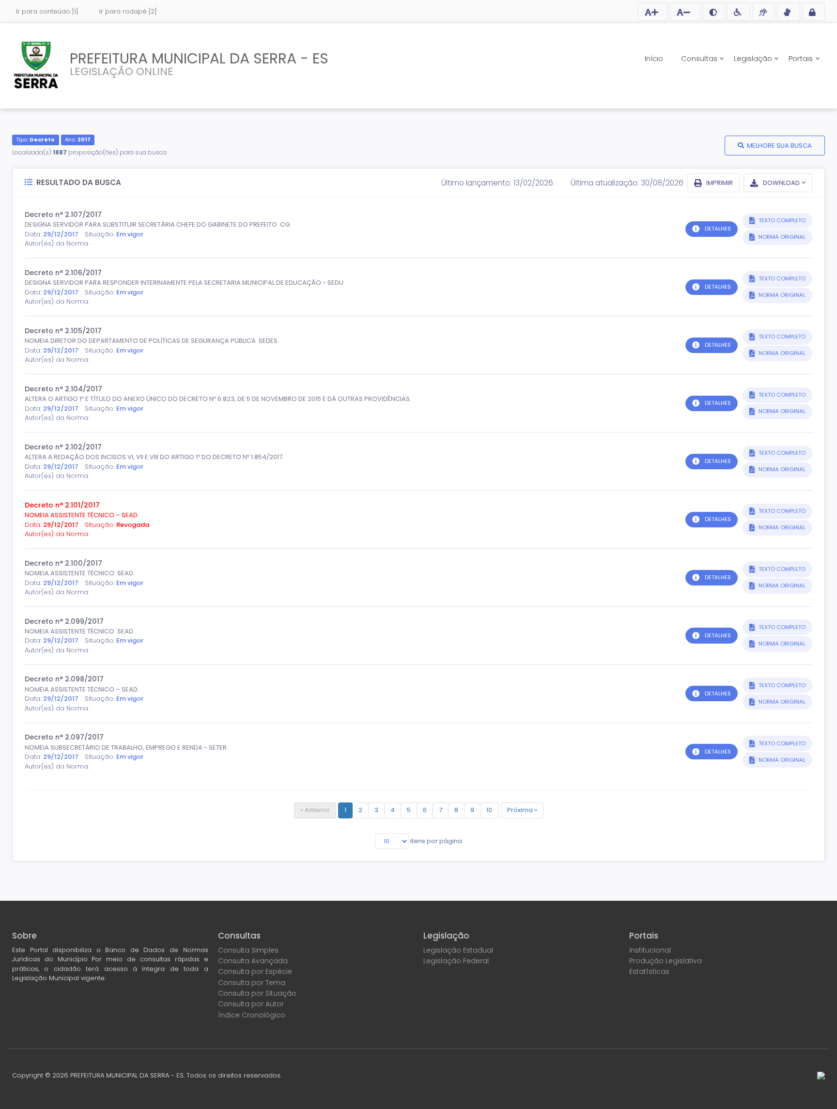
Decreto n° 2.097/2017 (64, 737)
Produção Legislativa (665, 961)
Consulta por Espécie (255, 971)
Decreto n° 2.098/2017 (64, 679)
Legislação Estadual (458, 950)
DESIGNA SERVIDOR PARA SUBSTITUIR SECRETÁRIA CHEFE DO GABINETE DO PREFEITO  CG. (158, 224)
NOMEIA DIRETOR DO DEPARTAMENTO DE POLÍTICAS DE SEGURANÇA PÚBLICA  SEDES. (152, 340)
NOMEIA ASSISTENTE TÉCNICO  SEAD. (80, 573)
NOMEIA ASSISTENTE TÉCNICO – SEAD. (82, 515)
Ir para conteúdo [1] (47, 11)
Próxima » (522, 810)
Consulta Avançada (253, 961)
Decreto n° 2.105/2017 (63, 331)
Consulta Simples (248, 950)
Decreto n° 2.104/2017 (63, 389)
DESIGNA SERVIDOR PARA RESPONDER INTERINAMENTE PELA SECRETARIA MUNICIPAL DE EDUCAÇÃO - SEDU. (185, 282)
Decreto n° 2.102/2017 (63, 447)
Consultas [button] (700, 58)
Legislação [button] (754, 58)
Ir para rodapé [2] (128, 11)
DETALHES (718, 228)
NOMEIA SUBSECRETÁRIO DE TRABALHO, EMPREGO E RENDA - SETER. (126, 747)
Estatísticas (649, 971)
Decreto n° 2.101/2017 (62, 505)
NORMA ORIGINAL (781, 237)
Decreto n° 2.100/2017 (63, 563)
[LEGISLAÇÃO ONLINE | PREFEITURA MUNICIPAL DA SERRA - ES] (36, 65)
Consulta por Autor (251, 1004)
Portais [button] (802, 58)
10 (489, 810)
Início (654, 58)
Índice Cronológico (251, 1015)
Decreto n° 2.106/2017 (63, 272)
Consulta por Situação (257, 993)
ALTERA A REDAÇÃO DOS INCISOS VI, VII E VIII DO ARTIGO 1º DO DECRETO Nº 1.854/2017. (154, 457)
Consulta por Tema (251, 982)
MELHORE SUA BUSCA (779, 145)
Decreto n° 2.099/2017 (64, 621)
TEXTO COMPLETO (781, 220)
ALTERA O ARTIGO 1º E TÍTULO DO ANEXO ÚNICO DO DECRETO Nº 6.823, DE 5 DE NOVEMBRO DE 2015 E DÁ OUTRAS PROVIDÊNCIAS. (218, 398)
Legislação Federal (456, 961)
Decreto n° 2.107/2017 (63, 214)
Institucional (650, 950)
